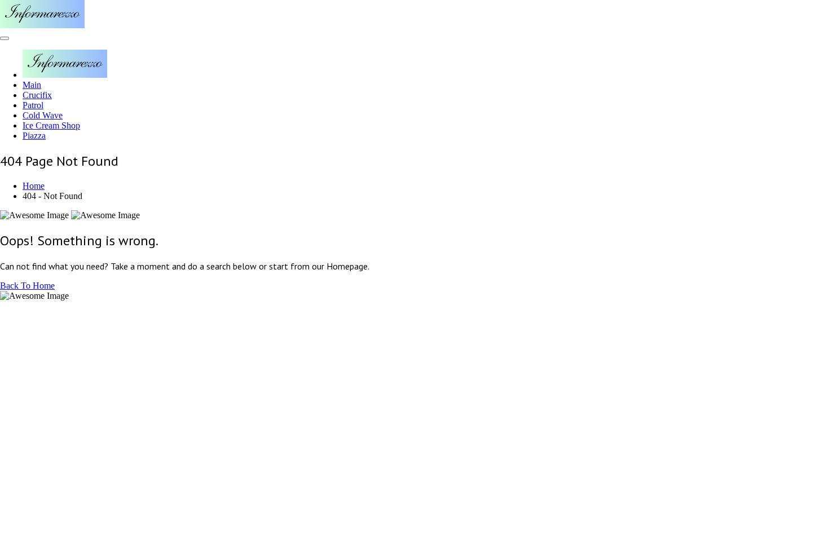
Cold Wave (43, 115)
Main (32, 85)
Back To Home (27, 285)
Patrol (33, 105)
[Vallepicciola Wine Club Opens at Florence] (42, 25)
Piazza (34, 135)
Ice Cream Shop (51, 125)
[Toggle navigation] (4, 38)
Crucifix (37, 95)
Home (34, 186)
